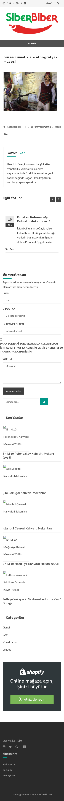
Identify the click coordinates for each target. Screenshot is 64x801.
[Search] (44, 401)
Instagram (9, 775)
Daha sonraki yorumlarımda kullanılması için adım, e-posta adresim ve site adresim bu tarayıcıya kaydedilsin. (31, 347)
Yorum (7, 359)
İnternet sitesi (13, 324)
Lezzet (7, 649)
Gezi (12, 249)
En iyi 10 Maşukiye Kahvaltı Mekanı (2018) (31, 564)
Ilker (6, 134)
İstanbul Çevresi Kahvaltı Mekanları (27, 528)
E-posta (9, 308)
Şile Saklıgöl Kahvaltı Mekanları (25, 493)
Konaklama (10, 642)
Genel (6, 627)
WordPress (45, 794)
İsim (6, 293)
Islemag (16, 794)
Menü (49, 3)
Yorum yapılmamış (41, 126)
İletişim (7, 769)
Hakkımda (9, 764)
